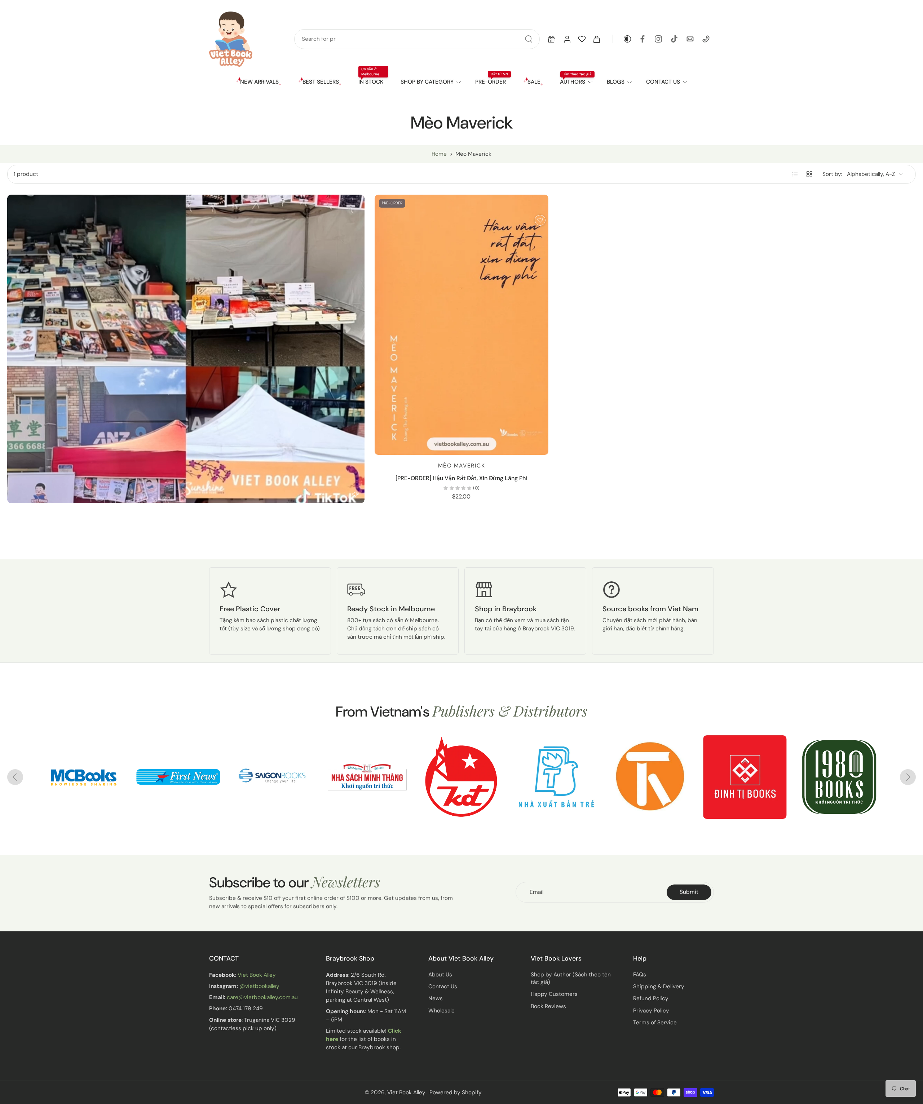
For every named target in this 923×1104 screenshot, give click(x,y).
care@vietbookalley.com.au (262, 997)
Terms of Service (655, 1022)
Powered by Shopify (455, 1092)
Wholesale (441, 1010)
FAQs (639, 974)
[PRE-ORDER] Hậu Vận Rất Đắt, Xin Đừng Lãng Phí (461, 478)
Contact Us (442, 986)
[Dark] (622, 39)
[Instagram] (658, 39)
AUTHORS (572, 81)
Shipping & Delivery (658, 986)
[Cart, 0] (597, 39)
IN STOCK (370, 81)
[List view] (795, 174)
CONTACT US (663, 81)
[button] (551, 39)
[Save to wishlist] (540, 220)
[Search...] (529, 39)
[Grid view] (809, 174)
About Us (440, 974)
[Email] (690, 39)
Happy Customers (554, 994)
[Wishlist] (582, 39)
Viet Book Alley (257, 975)
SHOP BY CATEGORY (427, 81)
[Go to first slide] (908, 777)
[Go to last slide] (15, 777)
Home (439, 154)
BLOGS (615, 81)
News (435, 998)
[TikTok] (674, 39)
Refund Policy (650, 998)
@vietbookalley (259, 986)
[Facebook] (642, 39)
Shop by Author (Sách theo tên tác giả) (571, 978)
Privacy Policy (651, 1010)
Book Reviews (548, 1006)
